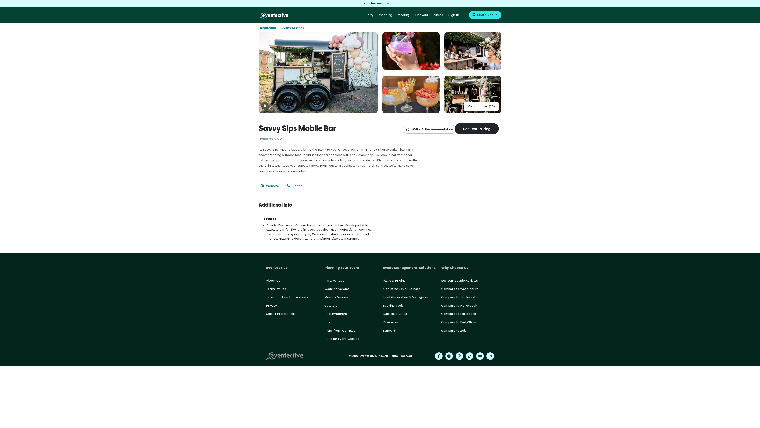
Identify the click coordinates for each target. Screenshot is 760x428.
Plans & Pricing (394, 280)
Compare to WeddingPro (459, 289)
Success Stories (395, 314)
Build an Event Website (341, 339)
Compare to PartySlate (458, 322)
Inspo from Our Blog (339, 330)
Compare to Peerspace (458, 314)
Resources (391, 322)
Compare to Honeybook (459, 305)
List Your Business (429, 15)
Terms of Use (276, 289)
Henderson (267, 28)
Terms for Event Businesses (287, 297)
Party (369, 15)
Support (389, 330)
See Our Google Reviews (459, 280)
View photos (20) (481, 106)
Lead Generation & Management (407, 297)
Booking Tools (393, 305)
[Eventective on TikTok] (469, 356)
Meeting (404, 15)
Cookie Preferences (280, 314)
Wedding (385, 15)
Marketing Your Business (401, 289)
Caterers (330, 305)
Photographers (335, 314)
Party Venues (334, 280)
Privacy (271, 305)
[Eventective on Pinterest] (459, 356)
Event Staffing (293, 28)
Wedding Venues (336, 289)
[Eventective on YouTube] (480, 356)
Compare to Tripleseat (458, 297)
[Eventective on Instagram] (449, 356)
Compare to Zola (454, 330)
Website (272, 186)
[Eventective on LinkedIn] (490, 356)
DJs (327, 322)
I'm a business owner (379, 3)
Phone (297, 186)
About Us (273, 280)
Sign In (453, 15)
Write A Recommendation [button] (432, 129)
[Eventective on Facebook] (439, 356)
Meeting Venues (336, 297)
